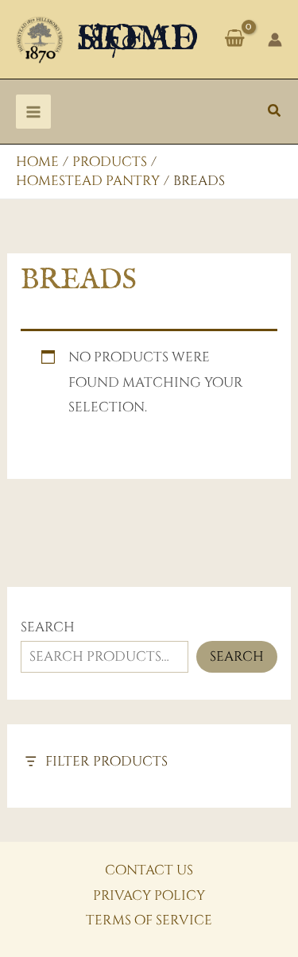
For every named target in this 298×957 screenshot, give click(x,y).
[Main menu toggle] (33, 112)
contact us (149, 870)
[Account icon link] (275, 40)
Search (48, 627)
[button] (275, 112)
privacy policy (149, 895)
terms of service (149, 920)
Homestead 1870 (138, 39)
